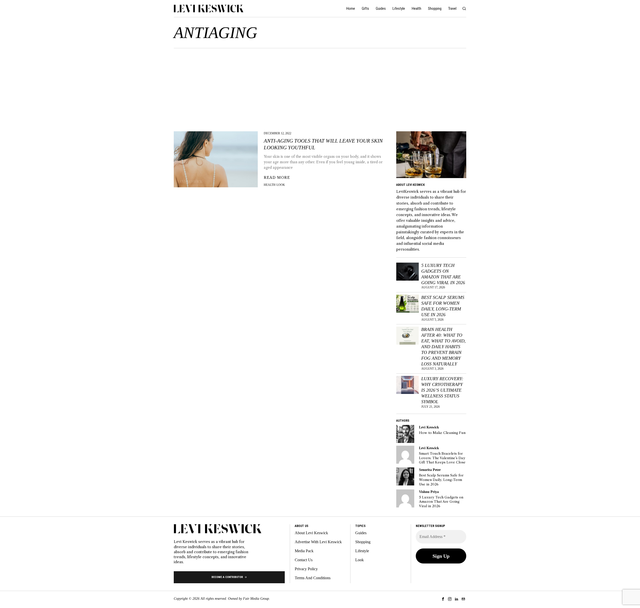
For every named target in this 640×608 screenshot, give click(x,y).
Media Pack (304, 551)
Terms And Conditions (312, 578)
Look (280, 185)
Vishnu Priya (429, 492)
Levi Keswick (429, 427)
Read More (277, 177)
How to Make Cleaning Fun (442, 433)
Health (270, 185)
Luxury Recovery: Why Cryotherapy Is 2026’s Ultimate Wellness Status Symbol (442, 390)
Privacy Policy (306, 569)
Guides (360, 533)
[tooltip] (405, 434)
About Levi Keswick (311, 533)
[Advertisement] (320, 86)
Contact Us (303, 560)
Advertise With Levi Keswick (318, 542)
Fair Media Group (256, 598)
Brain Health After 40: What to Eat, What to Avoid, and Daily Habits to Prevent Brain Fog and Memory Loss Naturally (443, 346)
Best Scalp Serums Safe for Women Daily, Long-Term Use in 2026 (442, 306)
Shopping (362, 542)
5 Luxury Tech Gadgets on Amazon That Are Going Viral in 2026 (443, 274)
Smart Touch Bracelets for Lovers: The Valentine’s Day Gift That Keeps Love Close (442, 457)
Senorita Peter (430, 470)
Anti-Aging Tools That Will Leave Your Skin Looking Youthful (323, 144)
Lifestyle (362, 551)
